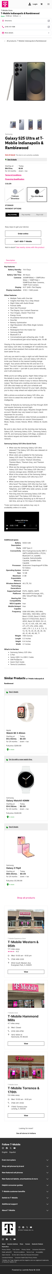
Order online (23, 234)
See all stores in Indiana (26, 1133)
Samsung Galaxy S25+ (23, 431)
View (26, 972)
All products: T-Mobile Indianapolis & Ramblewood (26, 41)
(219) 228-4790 (17, 1031)
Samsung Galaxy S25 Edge (25, 434)
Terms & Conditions (13, 175)
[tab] (10, 260)
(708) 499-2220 (17, 959)
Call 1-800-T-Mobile (23, 241)
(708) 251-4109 (17, 1103)
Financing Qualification (14, 179)
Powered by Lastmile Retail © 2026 (26, 1270)
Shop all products (26, 898)
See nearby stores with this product (30, 247)
